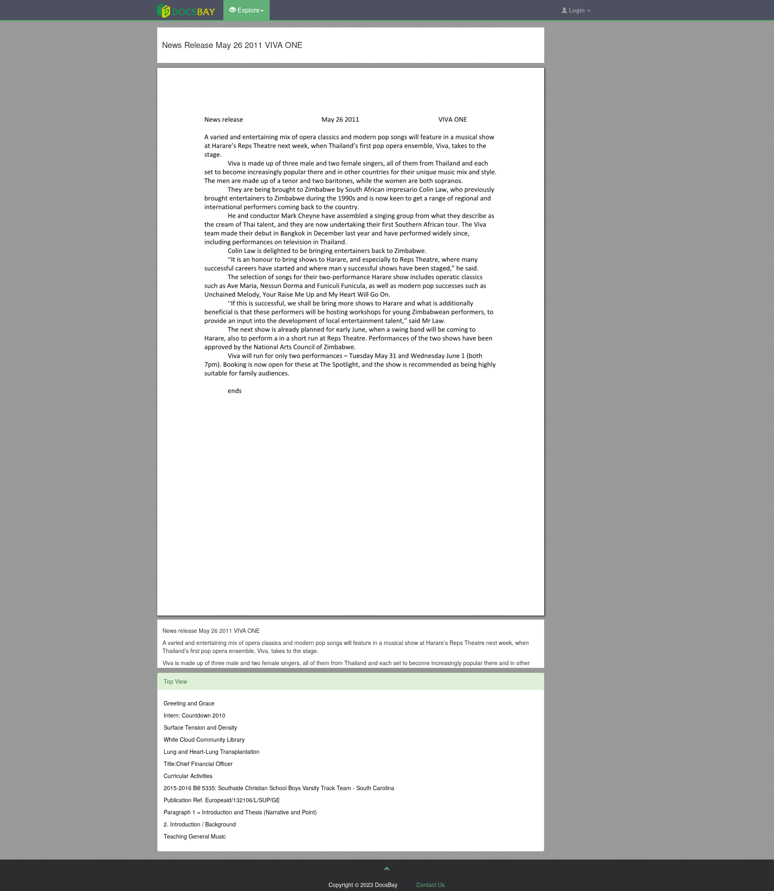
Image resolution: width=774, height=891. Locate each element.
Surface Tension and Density (200, 727)
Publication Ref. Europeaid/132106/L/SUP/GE (222, 800)
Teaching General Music (195, 836)
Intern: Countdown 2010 (194, 715)
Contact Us (430, 885)
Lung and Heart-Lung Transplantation (212, 751)
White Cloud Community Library (204, 739)
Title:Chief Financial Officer (198, 764)
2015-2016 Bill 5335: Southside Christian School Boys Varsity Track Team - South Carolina (279, 788)
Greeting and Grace (189, 703)
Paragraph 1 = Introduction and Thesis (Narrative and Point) (240, 812)
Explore (248, 10)
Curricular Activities (188, 776)
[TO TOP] (387, 868)
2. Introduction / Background (200, 824)
